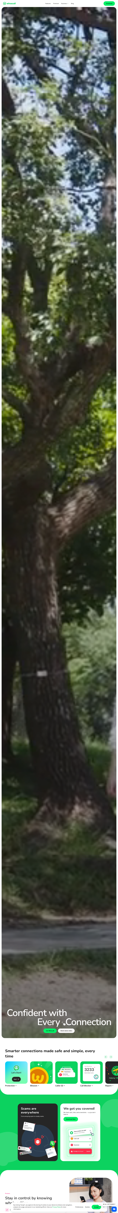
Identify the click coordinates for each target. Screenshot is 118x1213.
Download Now (70, 1119)
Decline (87, 1207)
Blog (72, 3)
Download (109, 3)
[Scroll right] (111, 1057)
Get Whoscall (50, 1031)
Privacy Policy (56, 1207)
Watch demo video (66, 1031)
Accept (96, 1207)
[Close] (104, 1207)
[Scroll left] (106, 1057)
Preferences (79, 1207)
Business (64, 3)
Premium (56, 3)
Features (48, 3)
